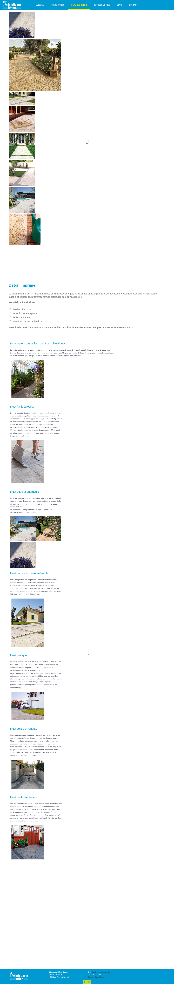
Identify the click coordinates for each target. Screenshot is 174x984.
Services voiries (102, 5)
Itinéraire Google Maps (96, 977)
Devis (119, 5)
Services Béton (79, 5)
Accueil (40, 5)
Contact (133, 5)
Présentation (57, 5)
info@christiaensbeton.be (101, 972)
